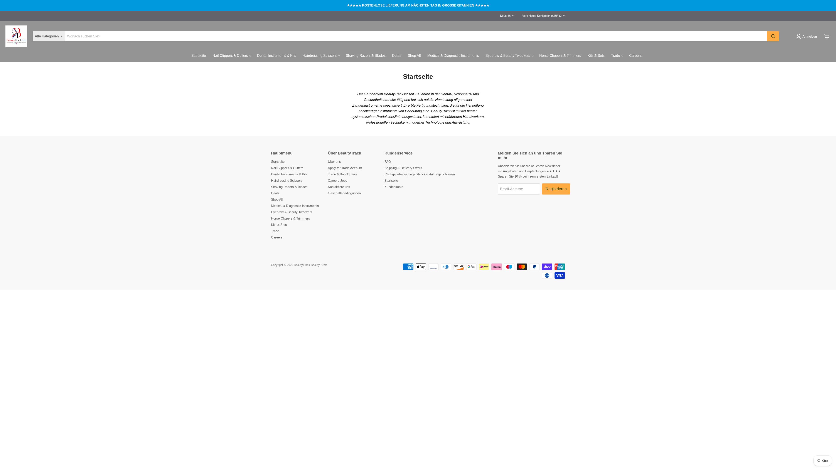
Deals (396, 55)
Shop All (414, 55)
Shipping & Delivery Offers (403, 168)
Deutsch (505, 15)
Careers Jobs (337, 180)
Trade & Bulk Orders (342, 174)
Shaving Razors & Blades (366, 55)
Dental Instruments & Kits (276, 55)
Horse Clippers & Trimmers (560, 55)
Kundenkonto (393, 187)
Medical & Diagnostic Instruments (453, 55)
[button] (807, 36)
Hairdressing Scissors (320, 55)
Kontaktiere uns (339, 187)
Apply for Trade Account (345, 168)
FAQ (387, 161)
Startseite (198, 55)
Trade (616, 55)
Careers (635, 55)
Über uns (334, 161)
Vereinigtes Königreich (541, 15)
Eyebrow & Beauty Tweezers (508, 55)
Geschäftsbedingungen (344, 193)
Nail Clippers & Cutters (230, 55)
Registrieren (556, 189)
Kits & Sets (596, 55)
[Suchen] (773, 36)
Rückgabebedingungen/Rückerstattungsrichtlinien (419, 174)
